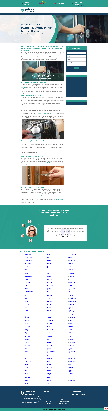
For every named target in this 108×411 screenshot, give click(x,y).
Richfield (71, 373)
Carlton (26, 300)
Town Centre (71, 345)
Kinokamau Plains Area (29, 319)
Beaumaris (27, 289)
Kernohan (26, 380)
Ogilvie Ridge (71, 276)
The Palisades (27, 335)
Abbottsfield (27, 342)
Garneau (48, 383)
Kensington (27, 317)
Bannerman (27, 348)
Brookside (49, 370)
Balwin (26, 344)
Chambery (26, 301)
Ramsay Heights (72, 282)
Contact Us (83, 10)
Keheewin (71, 263)
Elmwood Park (49, 289)
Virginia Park (49, 279)
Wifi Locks (61, 399)
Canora (26, 295)
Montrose (48, 267)
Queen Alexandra (72, 281)
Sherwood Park (27, 281)
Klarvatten (49, 257)
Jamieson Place (50, 320)
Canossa (26, 297)
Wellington (27, 338)
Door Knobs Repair (48, 403)
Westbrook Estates (72, 301)
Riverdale (48, 298)
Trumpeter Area (27, 336)
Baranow (26, 286)
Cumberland (27, 303)
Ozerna (48, 273)
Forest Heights (72, 317)
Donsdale (48, 313)
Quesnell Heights (50, 336)
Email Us (75, 395)
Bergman (26, 354)
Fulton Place (71, 319)
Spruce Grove (27, 282)
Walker (70, 347)
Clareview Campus (28, 361)
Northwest (27, 266)
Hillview (70, 357)
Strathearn (71, 338)
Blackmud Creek (50, 364)
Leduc (26, 278)
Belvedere (26, 352)
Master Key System (48, 397)
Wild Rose (71, 348)
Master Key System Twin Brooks (40, 13)
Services (67, 10)
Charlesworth (71, 311)
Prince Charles (27, 330)
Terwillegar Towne (72, 298)
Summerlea (49, 342)
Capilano (70, 310)
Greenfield (71, 256)
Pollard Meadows (72, 371)
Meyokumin (71, 366)
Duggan (48, 377)
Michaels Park (71, 368)
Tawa (70, 377)
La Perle (48, 322)
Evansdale (26, 367)
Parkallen (71, 278)
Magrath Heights (72, 272)
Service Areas (75, 10)
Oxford (26, 327)
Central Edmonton (28, 262)
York (48, 281)
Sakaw (70, 374)
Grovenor (26, 311)
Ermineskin (49, 380)
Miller (48, 266)
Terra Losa (49, 344)
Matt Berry (49, 260)
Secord (48, 339)
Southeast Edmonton (28, 260)
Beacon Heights (28, 345)
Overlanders (49, 272)
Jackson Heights (72, 358)
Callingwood (49, 307)
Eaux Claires (27, 366)
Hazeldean (71, 322)
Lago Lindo (49, 259)
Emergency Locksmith (63, 403)
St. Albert (26, 279)
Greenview (71, 355)
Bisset (70, 349)
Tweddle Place (72, 380)
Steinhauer (71, 292)
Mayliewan (49, 262)
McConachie (49, 263)
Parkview (48, 333)
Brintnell (26, 357)
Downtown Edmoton (28, 254)
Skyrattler (71, 291)
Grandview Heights (72, 254)
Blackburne (49, 363)
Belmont (26, 351)
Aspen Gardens (50, 358)
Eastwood (49, 288)
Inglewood (26, 316)
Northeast (26, 267)
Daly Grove (71, 352)
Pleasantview (71, 279)
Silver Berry (71, 336)
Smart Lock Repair (48, 401)
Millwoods (27, 272)
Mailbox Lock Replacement (64, 401)
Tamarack (71, 341)
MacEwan (71, 269)
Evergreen (26, 368)
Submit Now (76, 68)
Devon (26, 275)
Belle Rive (26, 347)
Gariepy (48, 314)
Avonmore (71, 307)
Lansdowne (71, 264)
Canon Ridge (27, 358)
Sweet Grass (71, 295)
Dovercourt (27, 304)
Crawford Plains (72, 351)
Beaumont (26, 273)
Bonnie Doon (71, 308)
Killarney (48, 254)
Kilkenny (26, 383)
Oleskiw (48, 330)
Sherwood (49, 341)
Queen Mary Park (50, 297)
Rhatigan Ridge (72, 284)
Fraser (26, 370)
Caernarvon (27, 292)
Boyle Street (49, 284)
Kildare (26, 382)
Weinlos (70, 382)
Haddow (70, 257)
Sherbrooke (27, 333)
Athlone (26, 285)
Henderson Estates (72, 259)
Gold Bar (70, 320)
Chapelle (48, 376)
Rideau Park (71, 286)
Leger (70, 266)
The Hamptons (49, 345)
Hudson (26, 314)
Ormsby (48, 332)
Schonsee (49, 276)
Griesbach (26, 310)
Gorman (26, 373)
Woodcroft (27, 341)
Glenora (26, 308)
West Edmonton (28, 263)
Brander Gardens (50, 368)
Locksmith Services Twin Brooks (29, 13)
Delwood (26, 364)
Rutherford (71, 289)
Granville (48, 319)
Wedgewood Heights (51, 348)
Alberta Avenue (49, 282)
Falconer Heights (50, 382)
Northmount (49, 270)
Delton (48, 286)
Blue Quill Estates (50, 367)
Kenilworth (71, 326)
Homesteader (27, 379)
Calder (26, 294)
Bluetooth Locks (62, 397)
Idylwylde (71, 325)
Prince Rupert (49, 295)
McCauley (49, 291)
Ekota (70, 354)
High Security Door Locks (49, 394)
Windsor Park (71, 304)
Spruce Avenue (49, 301)
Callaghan (49, 373)
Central (26, 269)
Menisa (70, 364)
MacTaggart (71, 270)
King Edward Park (72, 327)
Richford (70, 285)
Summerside (71, 339)
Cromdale (26, 363)
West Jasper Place (50, 349)
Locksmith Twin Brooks (53, 409)
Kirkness (48, 256)
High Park (26, 313)
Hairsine (26, 374)
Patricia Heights (50, 335)
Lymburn (48, 326)
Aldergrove (49, 304)
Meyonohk (71, 367)
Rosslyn (26, 332)
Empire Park (49, 379)
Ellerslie (70, 316)
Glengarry (26, 371)
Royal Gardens (72, 288)
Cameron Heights (50, 308)
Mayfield (26, 323)
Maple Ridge (71, 332)
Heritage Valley (72, 260)
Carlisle (26, 298)
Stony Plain (27, 284)
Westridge (49, 352)
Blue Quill (48, 366)
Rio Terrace (49, 338)
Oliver (48, 292)
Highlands (26, 376)
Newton (48, 269)
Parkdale (48, 294)
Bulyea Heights (49, 371)
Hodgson (70, 262)
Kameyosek (71, 360)
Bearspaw (49, 360)
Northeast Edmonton (28, 257)
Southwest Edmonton (29, 259)
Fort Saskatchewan (28, 276)
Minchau (70, 370)
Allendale (48, 355)
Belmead (48, 306)
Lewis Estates (49, 325)
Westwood (49, 303)
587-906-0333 (79, 6)
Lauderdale (27, 320)
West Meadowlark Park (51, 351)
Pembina (26, 329)
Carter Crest (49, 374)
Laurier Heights (50, 323)
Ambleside (49, 357)
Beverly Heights (27, 355)
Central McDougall (50, 285)
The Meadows (71, 344)
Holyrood (70, 323)
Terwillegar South (72, 297)
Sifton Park (49, 278)
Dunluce (26, 306)
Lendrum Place (72, 267)
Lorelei (26, 322)
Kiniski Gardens (72, 361)
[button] (30, 241)
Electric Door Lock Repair (49, 399)
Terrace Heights (72, 342)
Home (61, 10)
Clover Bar (71, 313)
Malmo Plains (71, 273)
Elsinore (26, 307)
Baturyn (26, 288)
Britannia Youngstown (29, 291)
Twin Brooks (71, 300)
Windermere (71, 303)
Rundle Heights (50, 275)
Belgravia (48, 361)
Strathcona (71, 294)
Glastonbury (49, 316)
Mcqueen (26, 325)
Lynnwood (49, 327)
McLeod (48, 264)
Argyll (70, 306)
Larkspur (70, 329)
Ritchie (70, 335)
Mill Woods (27, 264)
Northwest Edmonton (28, 256)
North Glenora (27, 326)
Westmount (27, 339)
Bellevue (26, 349)
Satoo (70, 376)
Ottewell (70, 333)
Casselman (27, 360)
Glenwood (49, 317)
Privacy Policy (61, 394)
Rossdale (48, 300)
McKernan (71, 275)
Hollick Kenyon (27, 377)
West (26, 270)
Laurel (70, 330)
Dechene (48, 311)
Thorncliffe (49, 347)
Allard (48, 354)
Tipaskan (71, 379)
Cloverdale (71, 314)
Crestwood (49, 310)
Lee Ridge (71, 363)
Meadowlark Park (50, 329)
